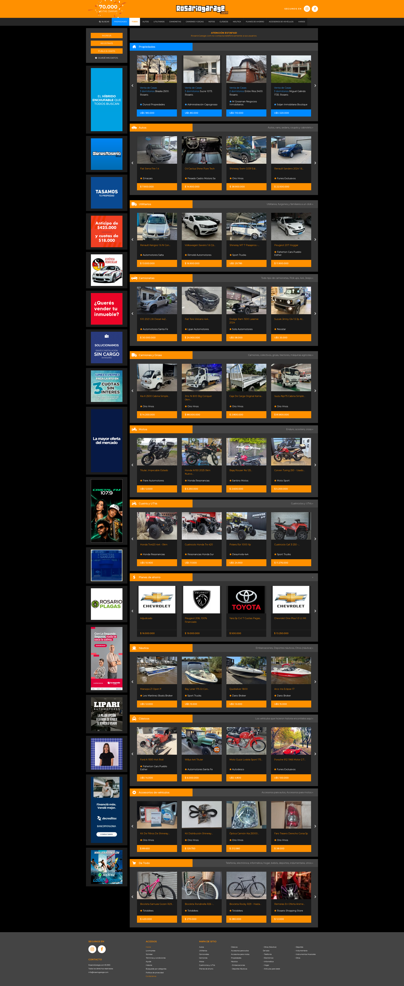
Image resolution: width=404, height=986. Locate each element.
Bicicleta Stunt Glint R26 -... (289, 904)
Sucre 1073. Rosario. (154, 91)
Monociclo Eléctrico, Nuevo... (245, 904)
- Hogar (266, 965)
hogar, (267, 863)
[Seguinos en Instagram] (307, 9)
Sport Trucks (194, 255)
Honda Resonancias (243, 480)
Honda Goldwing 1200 (242, 759)
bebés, (275, 863)
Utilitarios (203, 951)
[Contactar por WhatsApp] (106, 154)
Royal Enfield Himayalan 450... (290, 470)
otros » (309, 863)
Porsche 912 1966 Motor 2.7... (200, 759)
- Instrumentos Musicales (305, 954)
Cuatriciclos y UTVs (207, 965)
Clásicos (234, 947)
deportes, (284, 863)
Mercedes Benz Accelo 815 (244, 396)
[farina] (106, 440)
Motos (201, 961)
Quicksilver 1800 (149, 689)
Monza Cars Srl (240, 406)
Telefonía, (231, 863)
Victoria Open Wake (285, 689)
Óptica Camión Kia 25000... (154, 833)
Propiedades (236, 958)
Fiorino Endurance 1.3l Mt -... (245, 618)
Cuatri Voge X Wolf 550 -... (243, 544)
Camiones (203, 958)
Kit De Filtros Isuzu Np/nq (243, 833)
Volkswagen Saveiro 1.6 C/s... (155, 245)
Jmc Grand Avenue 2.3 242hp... (291, 319)
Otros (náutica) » (304, 648)
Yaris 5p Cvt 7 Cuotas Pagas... (156, 618)
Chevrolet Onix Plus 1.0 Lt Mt (201, 618)
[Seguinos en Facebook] (315, 9)
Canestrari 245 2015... (240, 689)
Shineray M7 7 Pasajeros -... (199, 245)
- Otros (297, 958)
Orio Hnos (193, 178)
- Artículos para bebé (271, 969)
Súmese (149, 954)
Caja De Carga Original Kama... (156, 396)
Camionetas (204, 954)
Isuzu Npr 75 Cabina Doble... (289, 396)
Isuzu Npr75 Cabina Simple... (200, 396)
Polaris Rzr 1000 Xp (150, 544)
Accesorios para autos (240, 951)
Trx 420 (278, 544)
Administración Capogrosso (157, 104)
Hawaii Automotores (243, 910)
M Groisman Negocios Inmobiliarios (198, 103)
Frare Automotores (242, 329)
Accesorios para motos (299, 792)
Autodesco (148, 769)
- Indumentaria (301, 951)
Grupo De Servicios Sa (288, 480)
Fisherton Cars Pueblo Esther (242, 254)
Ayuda (148, 961)
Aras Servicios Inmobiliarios (291, 104)
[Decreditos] (106, 809)
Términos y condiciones (156, 958)
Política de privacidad (155, 972)
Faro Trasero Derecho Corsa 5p (201, 833)
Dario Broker (149, 695)
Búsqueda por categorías (156, 969)
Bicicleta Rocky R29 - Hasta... (156, 904)
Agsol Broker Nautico (244, 695)
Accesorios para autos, (274, 792)
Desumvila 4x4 (150, 554)
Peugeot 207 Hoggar (241, 245)
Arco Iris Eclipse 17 (195, 689)
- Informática (268, 961)
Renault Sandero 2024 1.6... (244, 168)
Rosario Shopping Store (200, 910)
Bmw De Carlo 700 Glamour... (290, 759)
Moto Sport (193, 480)
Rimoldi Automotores (154, 255)
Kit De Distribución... (285, 833)
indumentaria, (298, 863)
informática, (257, 863)
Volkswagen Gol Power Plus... (290, 168)
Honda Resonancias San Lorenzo (288, 553)
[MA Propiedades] (106, 308)
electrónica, (243, 863)
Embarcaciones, (265, 648)
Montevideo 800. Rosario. (288, 91)
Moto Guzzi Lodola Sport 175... (156, 759)
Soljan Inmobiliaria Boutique (247, 104)
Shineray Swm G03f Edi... (198, 168)
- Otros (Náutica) (269, 947)
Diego (280, 255)
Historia (149, 965)
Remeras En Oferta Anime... (200, 904)
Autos (201, 947)
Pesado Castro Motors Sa (156, 178)
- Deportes (299, 947)
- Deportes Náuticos (239, 969)
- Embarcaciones (238, 965)
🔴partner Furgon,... (284, 245)
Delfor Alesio (283, 178)
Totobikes (147, 910)
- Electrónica (268, 958)
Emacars (237, 769)
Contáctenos (151, 976)
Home (148, 947)
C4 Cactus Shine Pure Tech (155, 168)
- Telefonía (267, 954)
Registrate (107, 43)
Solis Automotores (152, 329)
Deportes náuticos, (284, 648)
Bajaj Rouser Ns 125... (151, 470)
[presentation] (132, 86)
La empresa (150, 951)
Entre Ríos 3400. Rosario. (201, 91)
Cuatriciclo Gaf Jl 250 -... (197, 544)
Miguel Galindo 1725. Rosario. (245, 91)
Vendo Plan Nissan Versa (287, 618)
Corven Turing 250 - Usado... (200, 470)
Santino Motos (150, 480)
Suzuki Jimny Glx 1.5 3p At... (199, 319)
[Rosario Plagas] (106, 604)
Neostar (191, 329)
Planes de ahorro (206, 969)
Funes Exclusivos (241, 178)
